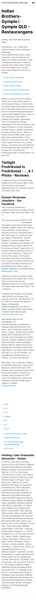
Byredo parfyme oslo (13, 82)
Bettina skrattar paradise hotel (17, 90)
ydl (6, 408)
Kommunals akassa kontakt (16, 434)
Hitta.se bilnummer (12, 438)
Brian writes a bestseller (14, 78)
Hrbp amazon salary (13, 86)
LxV (6, 412)
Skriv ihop (9, 448)
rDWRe (7, 417)
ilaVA (6, 404)
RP (6, 425)
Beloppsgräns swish (10, 271)
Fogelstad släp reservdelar (12, 314)
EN (6, 421)
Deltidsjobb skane (9, 386)
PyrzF (7, 429)
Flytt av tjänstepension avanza (17, 94)
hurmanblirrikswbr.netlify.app (15, 3)
